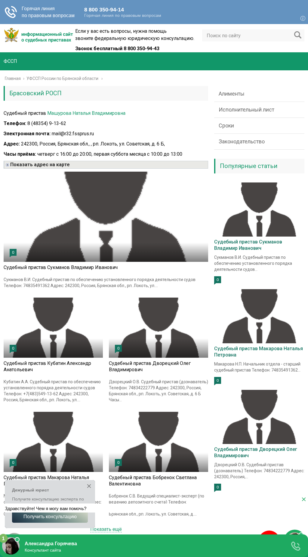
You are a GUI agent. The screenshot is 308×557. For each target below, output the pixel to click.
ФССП (10, 61)
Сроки (226, 125)
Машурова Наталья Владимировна (86, 113)
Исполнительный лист (246, 109)
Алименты (232, 93)
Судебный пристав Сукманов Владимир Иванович (61, 267)
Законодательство (242, 141)
